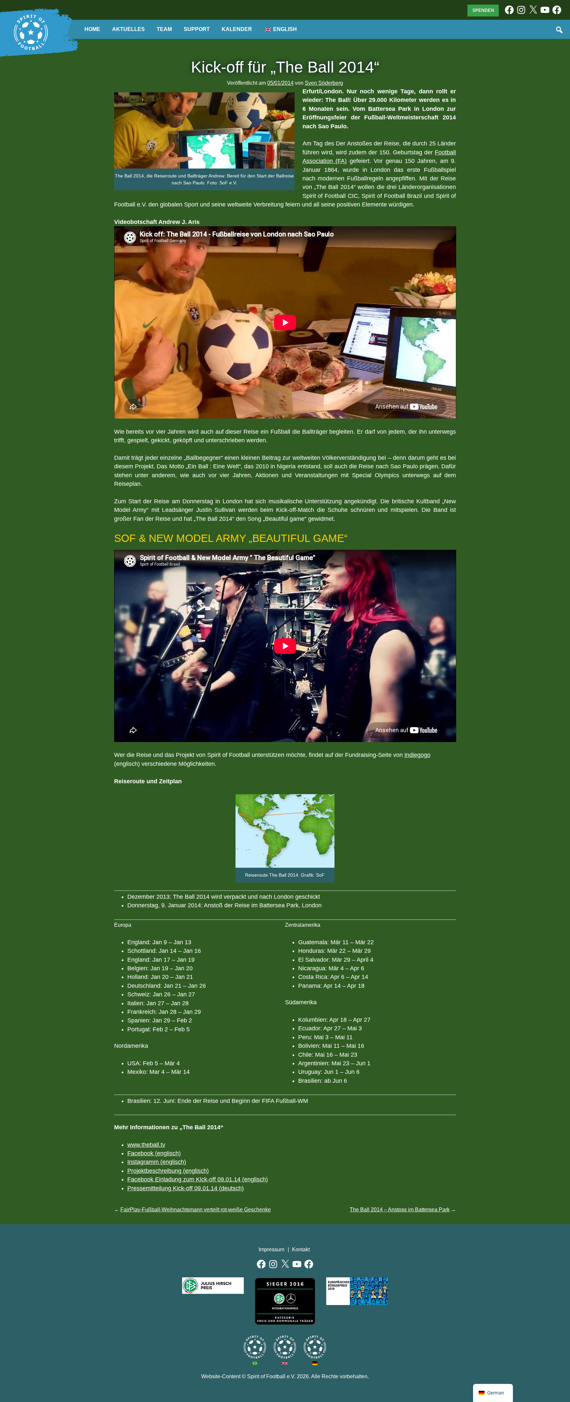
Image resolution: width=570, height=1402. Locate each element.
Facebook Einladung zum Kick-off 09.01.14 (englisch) (197, 1179)
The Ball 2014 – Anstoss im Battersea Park (400, 1209)
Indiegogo (417, 755)
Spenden (483, 10)
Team (164, 29)
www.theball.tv (146, 1144)
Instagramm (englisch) (156, 1162)
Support (197, 29)
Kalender (237, 29)
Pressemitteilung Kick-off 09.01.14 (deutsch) (185, 1188)
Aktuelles (128, 29)
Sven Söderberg (324, 83)
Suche (560, 30)
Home (92, 29)
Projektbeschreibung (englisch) (168, 1171)
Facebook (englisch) (154, 1153)
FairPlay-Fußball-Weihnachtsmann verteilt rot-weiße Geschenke (195, 1209)
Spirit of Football (284, 1347)
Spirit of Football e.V (314, 1347)
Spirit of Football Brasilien (254, 1347)
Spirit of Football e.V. (31, 33)
